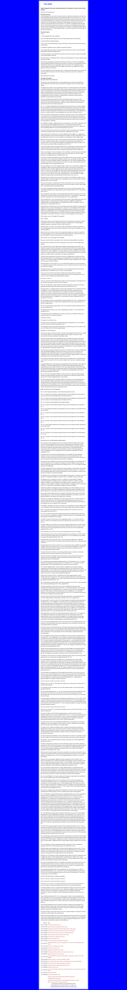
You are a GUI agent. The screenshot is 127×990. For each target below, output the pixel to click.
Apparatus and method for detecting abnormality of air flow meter (62, 928)
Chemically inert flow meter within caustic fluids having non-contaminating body (65, 961)
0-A (51, 985)
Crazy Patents (67, 983)
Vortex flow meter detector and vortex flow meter (58, 934)
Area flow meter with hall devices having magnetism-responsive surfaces (63, 980)
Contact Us (61, 983)
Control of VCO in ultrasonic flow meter (56, 936)
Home (53, 983)
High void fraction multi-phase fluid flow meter (57, 926)
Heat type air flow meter (53, 967)
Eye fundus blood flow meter (54, 974)
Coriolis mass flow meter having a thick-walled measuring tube (61, 976)
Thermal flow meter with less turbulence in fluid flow (59, 963)
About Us (57, 983)
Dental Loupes (73, 986)
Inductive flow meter (52, 972)
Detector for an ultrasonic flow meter (56, 946)
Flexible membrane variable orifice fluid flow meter (58, 965)
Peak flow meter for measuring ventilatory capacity (59, 959)
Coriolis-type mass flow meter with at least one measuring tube (61, 930)
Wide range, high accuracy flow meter (56, 953)
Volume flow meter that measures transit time (57, 982)
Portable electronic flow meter (54, 924)
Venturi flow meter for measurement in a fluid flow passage (60, 932)
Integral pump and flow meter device (56, 949)
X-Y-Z (74, 985)
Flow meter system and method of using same (58, 940)
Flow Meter (73, 983)
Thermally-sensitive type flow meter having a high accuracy (60, 951)
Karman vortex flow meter (53, 938)
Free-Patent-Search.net (65, 986)
